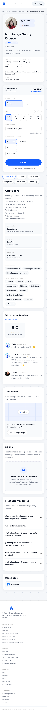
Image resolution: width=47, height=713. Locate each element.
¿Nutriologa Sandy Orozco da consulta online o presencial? (21, 534)
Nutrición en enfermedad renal (12, 642)
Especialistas (6, 11)
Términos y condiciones (10, 657)
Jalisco (14, 11)
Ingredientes (6, 681)
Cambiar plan (36, 91)
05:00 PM (11, 147)
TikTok (4, 703)
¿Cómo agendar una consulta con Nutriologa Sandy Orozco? (18, 544)
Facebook (5, 700)
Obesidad (5, 630)
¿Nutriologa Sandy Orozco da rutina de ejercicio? (21, 553)
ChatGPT (27, 21)
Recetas (5, 678)
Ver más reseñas (11, 319)
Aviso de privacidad (8, 654)
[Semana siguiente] (40, 111)
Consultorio (34, 177)
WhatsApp (38, 4)
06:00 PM (11, 154)
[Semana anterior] (35, 111)
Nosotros (5, 651)
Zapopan (21, 11)
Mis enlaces (21, 182)
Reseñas (22, 177)
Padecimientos (7, 684)
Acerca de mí (8, 177)
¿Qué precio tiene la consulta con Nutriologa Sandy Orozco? (19, 517)
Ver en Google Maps (17, 433)
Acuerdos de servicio (9, 663)
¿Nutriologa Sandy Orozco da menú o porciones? (20, 563)
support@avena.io (8, 694)
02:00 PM (11, 141)
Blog (3, 672)
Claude (26, 25)
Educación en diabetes (9, 633)
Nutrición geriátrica (8, 636)
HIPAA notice (6, 660)
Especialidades (21, 4)
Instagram (5, 697)
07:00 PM (23, 141)
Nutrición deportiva (8, 639)
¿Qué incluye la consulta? (15, 526)
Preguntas (8, 182)
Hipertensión (6, 627)
